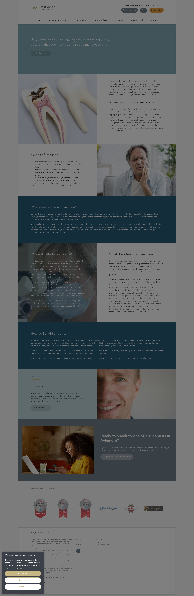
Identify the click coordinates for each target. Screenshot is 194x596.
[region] (23, 573)
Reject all (23, 580)
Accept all (23, 573)
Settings (22, 587)
